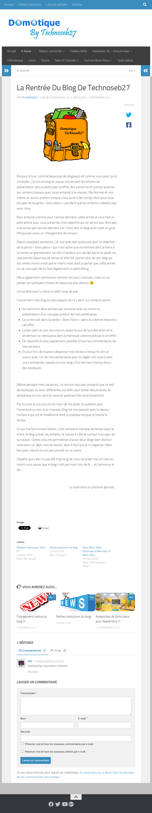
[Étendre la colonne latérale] (6, 70)
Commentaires (34, 650)
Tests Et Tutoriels (65, 60)
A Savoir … (27, 51)
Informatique (15, 60)
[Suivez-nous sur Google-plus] (71, 804)
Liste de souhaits (56, 4)
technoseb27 (30, 97)
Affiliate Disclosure (29, 4)
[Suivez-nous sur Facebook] (51, 804)
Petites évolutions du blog (63, 547)
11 (53, 597)
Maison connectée (50, 51)
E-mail (82, 718)
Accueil (8, 4)
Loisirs (32, 60)
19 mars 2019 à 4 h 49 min (50, 661)
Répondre (33, 671)
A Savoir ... (24, 70)
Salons (45, 60)
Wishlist (77, 4)
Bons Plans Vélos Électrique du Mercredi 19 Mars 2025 (96, 551)
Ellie (30, 660)
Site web (25, 731)
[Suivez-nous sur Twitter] (57, 804)
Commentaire (28, 693)
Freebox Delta (78, 51)
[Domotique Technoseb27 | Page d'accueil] (43, 28)
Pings (60, 650)
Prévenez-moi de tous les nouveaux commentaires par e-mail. (59, 744)
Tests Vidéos (125, 60)
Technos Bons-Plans (97, 60)
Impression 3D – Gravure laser (110, 51)
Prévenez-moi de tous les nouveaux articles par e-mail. (55, 751)
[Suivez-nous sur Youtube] (64, 804)
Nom (23, 718)
